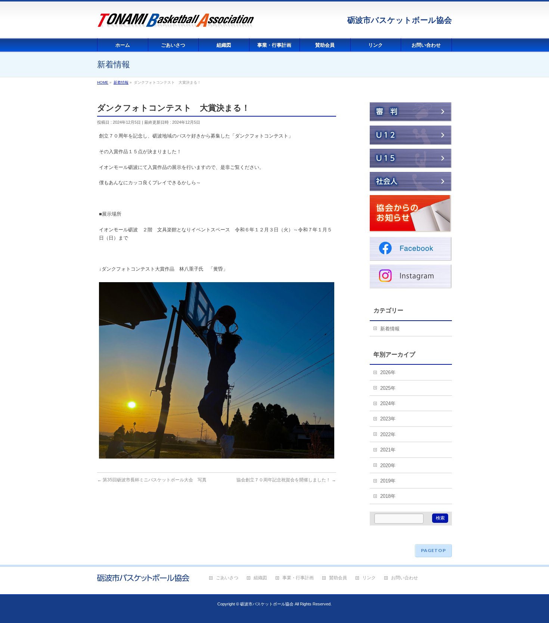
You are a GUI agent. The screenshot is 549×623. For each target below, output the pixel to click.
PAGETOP (433, 550)
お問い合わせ (404, 578)
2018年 (388, 496)
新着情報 (390, 328)
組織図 (260, 578)
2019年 (388, 481)
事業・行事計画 (298, 578)
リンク (369, 578)
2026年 (388, 372)
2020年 (388, 465)
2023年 (388, 419)
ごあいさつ (227, 578)
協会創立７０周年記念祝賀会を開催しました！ (286, 479)
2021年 (388, 450)
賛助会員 (338, 578)
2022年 (388, 434)
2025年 (388, 388)
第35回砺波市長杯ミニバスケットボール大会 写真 (152, 479)
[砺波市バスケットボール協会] (175, 24)
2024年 (388, 403)
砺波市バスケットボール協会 (267, 604)
